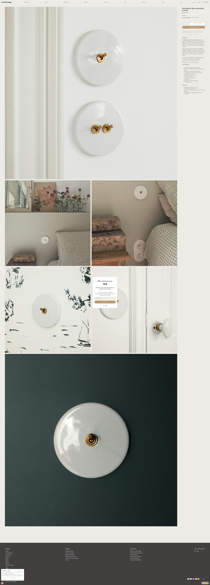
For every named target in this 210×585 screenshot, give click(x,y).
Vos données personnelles (135, 556)
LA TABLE (163, 2)
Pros (181, 2)
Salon (6, 566)
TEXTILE (143, 2)
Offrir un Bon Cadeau (69, 552)
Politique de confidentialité (135, 559)
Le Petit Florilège (13, 581)
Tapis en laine (8, 554)
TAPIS (125, 2)
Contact (67, 559)
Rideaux (7, 558)
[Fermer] (116, 278)
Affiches (7, 563)
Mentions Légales (133, 554)
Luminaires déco (8, 552)
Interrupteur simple (186, 17)
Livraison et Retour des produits (71, 558)
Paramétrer (13, 579)
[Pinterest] (106, 305)
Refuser (5, 579)
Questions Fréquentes (69, 554)
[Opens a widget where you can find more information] (205, 583)
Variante (184, 15)
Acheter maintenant (193, 27)
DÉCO (46, 2)
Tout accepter (20, 579)
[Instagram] (103, 305)
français (193, 2)
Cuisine (6, 568)
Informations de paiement (70, 556)
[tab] (185, 37)
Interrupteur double (195, 17)
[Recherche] (203, 2)
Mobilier (7, 551)
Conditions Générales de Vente (136, 552)
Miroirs (6, 559)
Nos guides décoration (134, 558)
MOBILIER (86, 2)
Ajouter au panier (197, 23)
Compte (199, 2)
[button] (2, 583)
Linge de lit (7, 556)
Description (184, 37)
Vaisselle (7, 561)
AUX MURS (106, 2)
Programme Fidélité (69, 551)
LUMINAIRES (65, 2)
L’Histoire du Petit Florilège (135, 551)
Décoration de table (9, 565)
